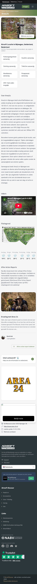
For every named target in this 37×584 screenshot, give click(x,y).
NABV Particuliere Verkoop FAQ (12, 525)
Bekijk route (18, 418)
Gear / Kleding (7, 499)
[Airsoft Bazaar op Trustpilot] (16, 546)
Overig (5, 503)
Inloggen (25, 7)
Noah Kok (10, 336)
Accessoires (7, 496)
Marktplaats (5, 2)
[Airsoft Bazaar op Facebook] (3, 546)
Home (3, 11)
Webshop (14, 2)
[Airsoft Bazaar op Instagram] (7, 546)
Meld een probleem (10, 432)
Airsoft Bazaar (9, 577)
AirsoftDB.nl (7, 528)
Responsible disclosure (11, 581)
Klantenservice (8, 518)
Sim (4, 506)
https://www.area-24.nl (11, 426)
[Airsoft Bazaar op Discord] (11, 546)
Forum (20, 2)
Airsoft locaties (10, 11)
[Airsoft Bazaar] (8, 7)
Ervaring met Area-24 (9, 316)
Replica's (6, 492)
